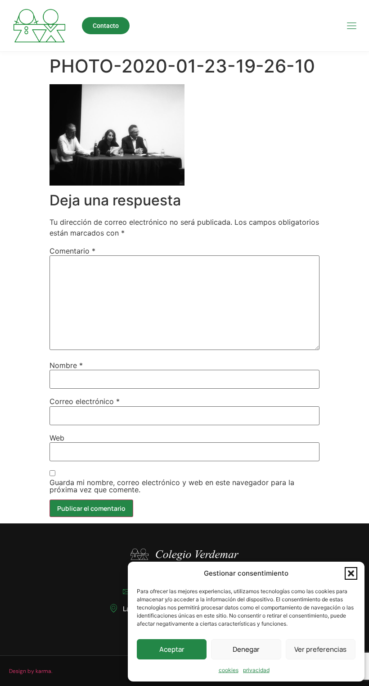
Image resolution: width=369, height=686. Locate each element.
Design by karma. (30, 671)
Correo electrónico (85, 401)
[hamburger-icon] (351, 26)
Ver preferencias (320, 649)
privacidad (256, 670)
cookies (228, 670)
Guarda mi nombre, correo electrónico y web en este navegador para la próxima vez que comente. (172, 486)
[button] (351, 573)
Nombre (66, 365)
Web (57, 437)
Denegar (246, 649)
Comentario (72, 250)
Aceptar (171, 649)
